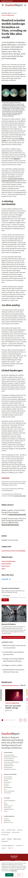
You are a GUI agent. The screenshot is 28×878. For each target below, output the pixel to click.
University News (8, 752)
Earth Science (6, 566)
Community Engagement (9, 800)
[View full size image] (14, 93)
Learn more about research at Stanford (13, 637)
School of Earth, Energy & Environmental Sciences (12, 180)
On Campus (7, 798)
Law (5, 789)
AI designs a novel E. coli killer (12, 665)
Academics (6, 819)
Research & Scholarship (10, 774)
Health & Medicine (8, 787)
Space (3, 569)
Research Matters (8, 777)
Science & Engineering (8, 15)
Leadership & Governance (10, 769)
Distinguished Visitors (9, 765)
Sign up (5, 600)
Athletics (6, 804)
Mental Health (7, 820)
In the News (19, 830)
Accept (9, 875)
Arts (5, 802)
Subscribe (9, 839)
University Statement (9, 758)
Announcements (16, 832)
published (17, 159)
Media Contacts (17, 839)
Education (6, 786)
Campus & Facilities (8, 764)
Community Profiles (10, 830)
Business (6, 780)
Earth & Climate (6, 564)
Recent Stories (5, 834)
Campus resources (8, 806)
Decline (18, 875)
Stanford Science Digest (20, 496)
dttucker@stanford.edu (10, 525)
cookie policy (14, 871)
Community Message (9, 760)
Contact (4, 839)
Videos (3, 830)
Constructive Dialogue (9, 755)
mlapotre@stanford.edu (17, 514)
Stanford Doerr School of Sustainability (13, 551)
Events (5, 811)
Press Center (5, 841)
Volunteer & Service (8, 822)
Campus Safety (7, 807)
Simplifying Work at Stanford (10, 757)
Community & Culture (9, 809)
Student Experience (9, 816)
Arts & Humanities (8, 779)
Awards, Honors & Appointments (11, 762)
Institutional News (8, 767)
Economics (6, 784)
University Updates (6, 832)
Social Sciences (7, 793)
